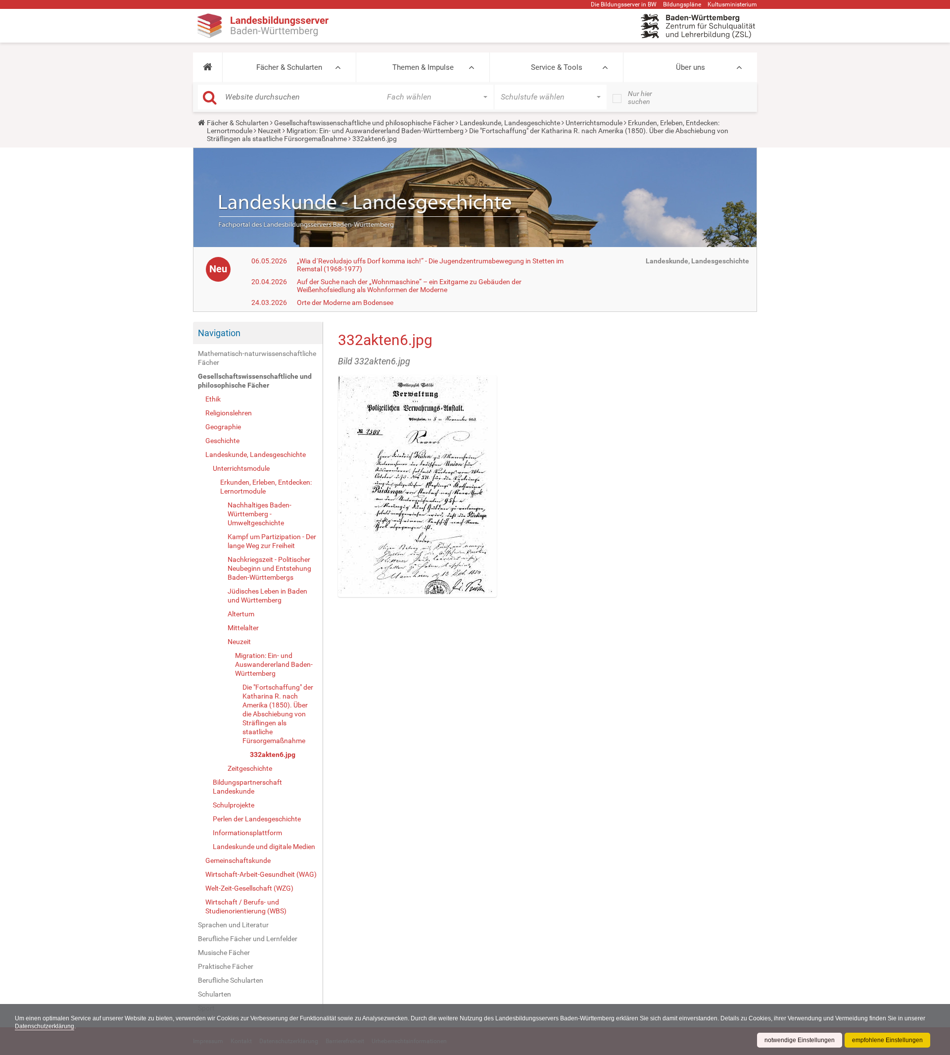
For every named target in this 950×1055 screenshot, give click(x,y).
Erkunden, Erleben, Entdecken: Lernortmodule (266, 486)
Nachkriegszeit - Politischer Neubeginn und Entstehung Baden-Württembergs (269, 568)
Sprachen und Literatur (233, 925)
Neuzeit (269, 131)
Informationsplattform (247, 833)
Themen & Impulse (423, 67)
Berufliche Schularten (230, 980)
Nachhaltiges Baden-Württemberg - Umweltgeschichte (259, 514)
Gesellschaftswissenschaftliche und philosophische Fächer (364, 123)
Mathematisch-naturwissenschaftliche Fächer (257, 358)
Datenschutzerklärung (44, 1026)
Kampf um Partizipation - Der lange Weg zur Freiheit (272, 541)
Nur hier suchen (640, 97)
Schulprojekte (233, 805)
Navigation (219, 333)
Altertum (241, 614)
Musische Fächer (224, 952)
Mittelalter (243, 628)
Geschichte (222, 441)
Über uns (690, 67)
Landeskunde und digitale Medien (264, 847)
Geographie (223, 427)
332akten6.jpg (272, 754)
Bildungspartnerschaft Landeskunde (247, 786)
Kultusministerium (732, 4)
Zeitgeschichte (250, 768)
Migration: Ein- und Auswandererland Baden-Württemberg (375, 131)
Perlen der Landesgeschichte (257, 819)
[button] (207, 67)
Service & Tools (556, 67)
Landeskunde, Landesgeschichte (510, 123)
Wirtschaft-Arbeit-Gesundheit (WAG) (261, 874)
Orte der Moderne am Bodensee (345, 302)
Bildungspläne (682, 4)
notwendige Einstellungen (799, 1040)
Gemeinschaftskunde (238, 860)
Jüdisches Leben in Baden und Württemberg (267, 595)
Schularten (214, 994)
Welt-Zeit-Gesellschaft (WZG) (249, 888)
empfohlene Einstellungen (887, 1040)
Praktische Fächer (225, 966)
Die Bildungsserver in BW (624, 4)
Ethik (213, 399)
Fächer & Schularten (289, 67)
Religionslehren (228, 413)
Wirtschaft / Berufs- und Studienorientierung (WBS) (245, 906)
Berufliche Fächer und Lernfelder (247, 939)
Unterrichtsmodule (594, 123)
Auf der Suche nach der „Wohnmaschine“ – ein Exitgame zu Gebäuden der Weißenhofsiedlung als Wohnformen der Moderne (409, 286)
